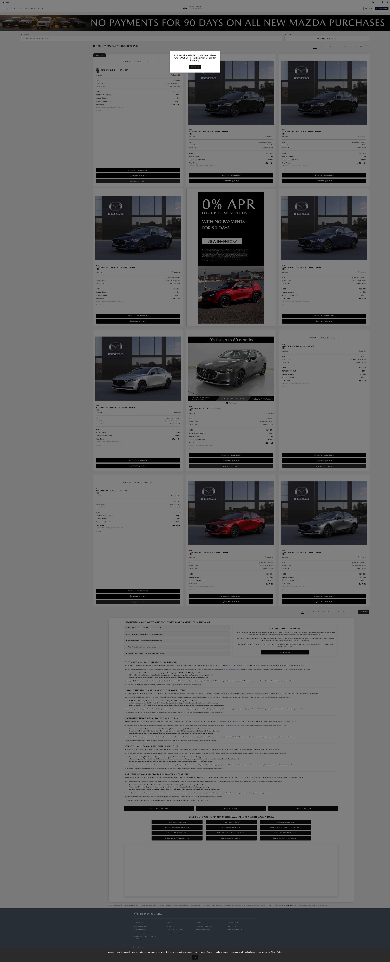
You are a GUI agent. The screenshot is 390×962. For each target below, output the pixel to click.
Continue (195, 67)
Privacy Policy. (276, 952)
